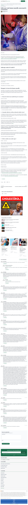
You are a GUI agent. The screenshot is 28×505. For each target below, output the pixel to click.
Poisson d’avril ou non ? (14, 247)
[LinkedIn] (7, 182)
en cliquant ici (16, 267)
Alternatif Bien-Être (3, 477)
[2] (12, 123)
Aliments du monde (3, 474)
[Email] (9, 182)
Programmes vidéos (4, 466)
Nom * (2, 440)
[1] (4, 81)
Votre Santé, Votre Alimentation (5, 463)
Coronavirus (3, 246)
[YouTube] (6, 193)
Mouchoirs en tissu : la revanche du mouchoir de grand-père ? (12, 222)
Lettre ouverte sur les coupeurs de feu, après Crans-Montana (12, 219)
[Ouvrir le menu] (26, 1)
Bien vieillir (2, 486)
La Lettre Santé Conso (4, 465)
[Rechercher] (19, 1)
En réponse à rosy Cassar (8, 266)
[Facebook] (4, 182)
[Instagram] (4, 193)
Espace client (3, 468)
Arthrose (2, 483)
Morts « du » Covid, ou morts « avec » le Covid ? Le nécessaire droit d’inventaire (23, 249)
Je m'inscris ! (23, 452)
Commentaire (3, 434)
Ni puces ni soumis (7, 224)
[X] (6, 182)
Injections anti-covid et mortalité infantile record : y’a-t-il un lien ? (4, 249)
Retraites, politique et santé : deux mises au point (10, 227)
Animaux (2, 480)
